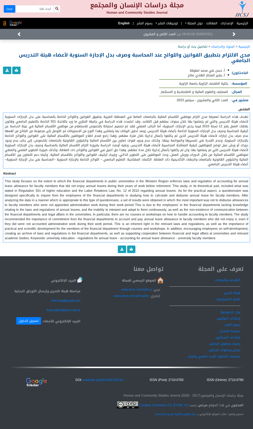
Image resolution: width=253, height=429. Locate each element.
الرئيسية (242, 23)
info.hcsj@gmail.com (65, 301)
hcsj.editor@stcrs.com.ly (63, 310)
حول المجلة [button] (195, 23)
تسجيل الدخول (29, 321)
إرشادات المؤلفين (228, 318)
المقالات (211, 23)
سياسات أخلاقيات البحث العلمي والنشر (214, 356)
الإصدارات (227, 23)
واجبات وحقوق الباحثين (224, 344)
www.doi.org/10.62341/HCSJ (103, 380)
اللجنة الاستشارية (228, 299)
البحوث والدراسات (223, 46)
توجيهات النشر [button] (168, 23)
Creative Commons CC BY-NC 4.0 (163, 405)
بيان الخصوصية (230, 312)
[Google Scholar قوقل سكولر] (15, 23)
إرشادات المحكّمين (228, 337)
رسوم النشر (144, 23)
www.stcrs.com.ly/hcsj (136, 289)
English (124, 23)
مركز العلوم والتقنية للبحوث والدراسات (175, 414)
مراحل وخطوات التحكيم (224, 350)
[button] (234, 34)
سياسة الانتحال (229, 331)
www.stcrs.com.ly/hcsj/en (131, 296)
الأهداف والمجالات (227, 280)
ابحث (9, 9)
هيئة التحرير (232, 293)
